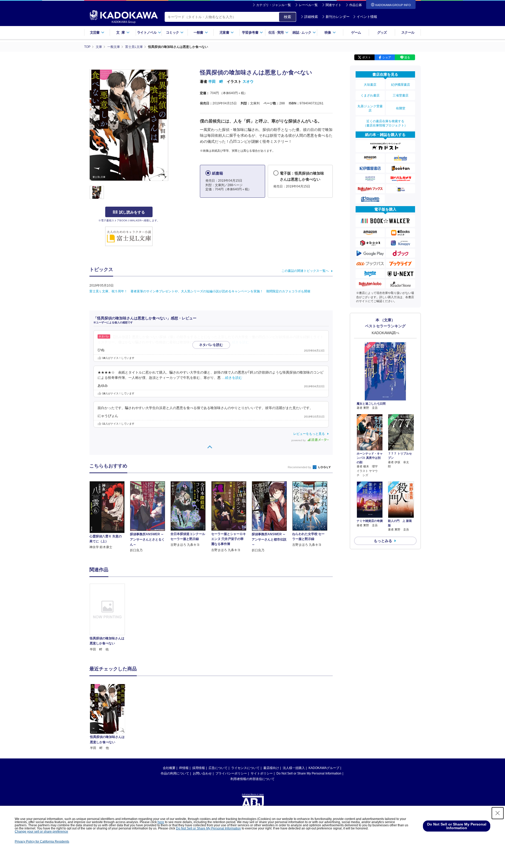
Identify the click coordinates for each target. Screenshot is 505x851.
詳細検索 (311, 17)
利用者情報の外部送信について (252, 779)
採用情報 (198, 768)
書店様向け (271, 768)
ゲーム (356, 32)
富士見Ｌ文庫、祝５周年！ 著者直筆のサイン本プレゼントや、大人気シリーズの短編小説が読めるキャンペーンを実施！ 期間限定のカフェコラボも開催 (199, 291)
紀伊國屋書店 (400, 84)
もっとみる (383, 541)
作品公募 (355, 5)
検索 (287, 17)
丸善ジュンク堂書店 (370, 108)
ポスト (366, 57)
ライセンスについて (245, 768)
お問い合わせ (202, 773)
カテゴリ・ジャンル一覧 (273, 5)
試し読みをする (132, 212)
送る (407, 57)
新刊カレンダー (338, 17)
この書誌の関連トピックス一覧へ (305, 271)
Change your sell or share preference (41, 831)
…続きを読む (239, 342)
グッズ (382, 32)
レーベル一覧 (308, 5)
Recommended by (300, 467)
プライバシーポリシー (231, 773)
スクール (407, 32)
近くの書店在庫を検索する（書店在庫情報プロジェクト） (385, 123)
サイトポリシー (262, 773)
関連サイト (333, 5)
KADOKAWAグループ (324, 768)
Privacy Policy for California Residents (42, 841)
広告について (218, 768)
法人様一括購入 (294, 768)
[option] (110, 618)
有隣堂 (400, 108)
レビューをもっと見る (309, 434)
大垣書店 (370, 84)
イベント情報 (367, 17)
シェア (386, 57)
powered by (298, 440)
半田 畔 (215, 81)
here (161, 822)
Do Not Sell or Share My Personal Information (308, 773)
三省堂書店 (400, 95)
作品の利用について (175, 773)
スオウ (248, 81)
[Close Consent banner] (497, 813)
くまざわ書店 (370, 95)
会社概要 (169, 768)
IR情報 (184, 768)
